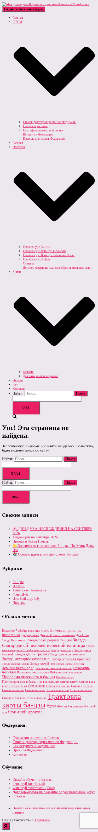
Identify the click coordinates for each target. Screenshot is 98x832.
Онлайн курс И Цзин (36, 259)
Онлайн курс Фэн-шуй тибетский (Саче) (49, 255)
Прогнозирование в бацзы (19, 681)
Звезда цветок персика (70, 663)
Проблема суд (65, 677)
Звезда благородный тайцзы (49, 640)
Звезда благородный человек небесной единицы (44, 642)
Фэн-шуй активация (70, 706)
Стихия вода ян (17, 686)
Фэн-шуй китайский (29, 784)
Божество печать (38, 630)
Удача (51, 706)
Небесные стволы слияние (66, 672)
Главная (18, 18)
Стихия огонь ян (36, 697)
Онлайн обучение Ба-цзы (32, 780)
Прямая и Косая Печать (31, 541)
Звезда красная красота (70, 659)
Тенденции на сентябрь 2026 (35, 537)
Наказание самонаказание (33, 672)
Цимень (19, 603)
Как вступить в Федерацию (34, 746)
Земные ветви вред (18, 668)
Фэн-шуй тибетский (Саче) (34, 788)
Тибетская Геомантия (29, 590)
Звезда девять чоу (62, 650)
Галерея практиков (35, 126)
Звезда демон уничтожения (67, 654)
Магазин (28, 372)
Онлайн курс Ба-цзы (36, 247)
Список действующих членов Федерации (49, 122)
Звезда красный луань (15, 663)
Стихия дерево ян (82, 686)
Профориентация (48, 681)
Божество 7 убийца (14, 631)
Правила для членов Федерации (44, 138)
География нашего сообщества (43, 130)
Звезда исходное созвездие (25, 658)
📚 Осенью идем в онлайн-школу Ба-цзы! (46, 554)
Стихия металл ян (81, 690)
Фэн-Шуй (20, 594)
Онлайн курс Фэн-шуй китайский (44, 251)
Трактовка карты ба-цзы (41, 700)
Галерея (18, 143)
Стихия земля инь (13, 690)
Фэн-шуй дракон (25, 711)
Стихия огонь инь (13, 697)
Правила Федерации (28, 750)
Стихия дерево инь (58, 686)
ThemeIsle (42, 820)
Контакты (19, 388)
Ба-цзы (18, 582)
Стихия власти (69, 681)
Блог (16, 384)
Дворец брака (30, 635)
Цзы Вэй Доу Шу (26, 599)
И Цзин (19, 586)
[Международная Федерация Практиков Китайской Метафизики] (45, 4)
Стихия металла (35, 690)
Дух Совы (82, 635)
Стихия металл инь (57, 690)
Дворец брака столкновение (57, 635)
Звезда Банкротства (14, 640)
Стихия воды (36, 686)
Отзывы (28, 263)
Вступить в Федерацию (38, 134)
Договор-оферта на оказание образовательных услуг (57, 267)
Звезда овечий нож (42, 664)
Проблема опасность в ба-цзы (28, 676)
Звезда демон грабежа (32, 654)
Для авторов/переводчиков (40, 376)
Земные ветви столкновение (54, 668)
